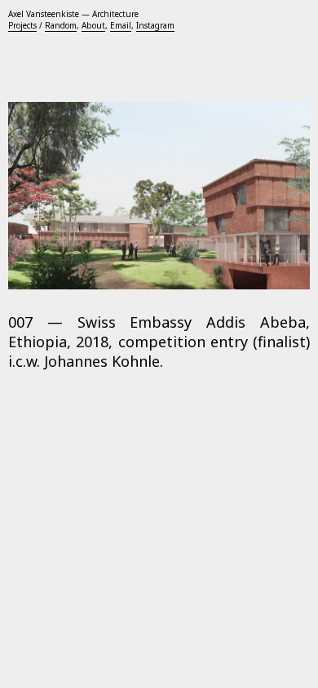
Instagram (155, 25)
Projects (22, 25)
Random (61, 25)
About (93, 25)
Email (120, 25)
